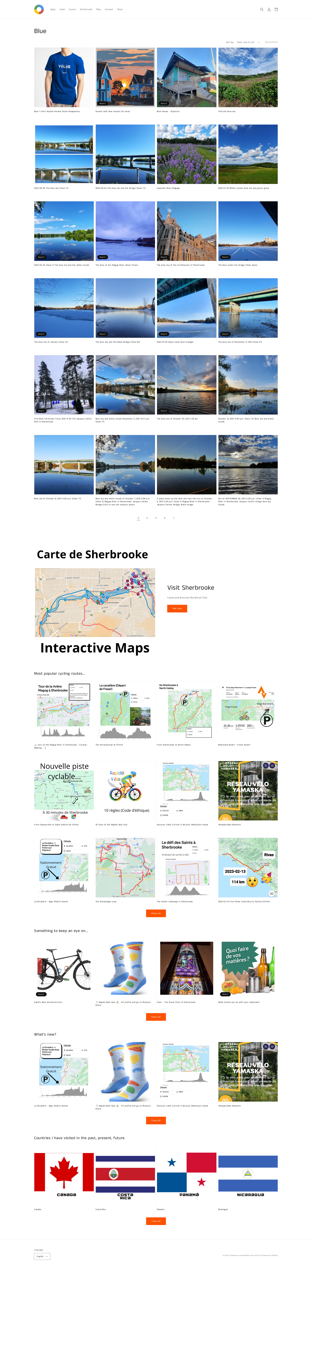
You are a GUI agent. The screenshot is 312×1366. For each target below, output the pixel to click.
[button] (262, 9)
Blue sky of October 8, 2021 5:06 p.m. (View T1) (57, 498)
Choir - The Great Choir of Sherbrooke (176, 1002)
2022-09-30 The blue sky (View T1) (51, 188)
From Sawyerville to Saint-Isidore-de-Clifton (56, 824)
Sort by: (230, 42)
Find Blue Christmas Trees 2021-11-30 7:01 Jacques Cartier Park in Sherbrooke (63, 420)
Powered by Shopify (270, 1255)
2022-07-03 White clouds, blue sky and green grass (243, 188)
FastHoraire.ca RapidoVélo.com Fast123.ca (245, 1255)
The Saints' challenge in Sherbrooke (175, 901)
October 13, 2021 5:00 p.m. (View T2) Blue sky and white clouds (246, 420)
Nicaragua (223, 1209)
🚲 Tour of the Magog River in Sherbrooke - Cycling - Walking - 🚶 (61, 746)
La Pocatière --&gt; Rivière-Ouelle (51, 901)
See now (177, 608)
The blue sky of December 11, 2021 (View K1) (240, 342)
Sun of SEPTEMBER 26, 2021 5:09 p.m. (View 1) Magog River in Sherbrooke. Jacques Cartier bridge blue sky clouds (244, 501)
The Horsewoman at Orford (109, 744)
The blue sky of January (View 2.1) (51, 342)
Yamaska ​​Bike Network (229, 824)
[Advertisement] (97, 1317)
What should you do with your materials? (239, 1002)
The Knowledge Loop (106, 901)
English (40, 1256)
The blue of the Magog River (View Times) (117, 265)
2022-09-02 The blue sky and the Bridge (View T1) (121, 188)
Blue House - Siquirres (168, 111)
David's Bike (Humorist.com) (48, 1002)
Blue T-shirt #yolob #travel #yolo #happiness (57, 111)
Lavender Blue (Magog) (168, 188)
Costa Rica (101, 1209)
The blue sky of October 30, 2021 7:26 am (177, 418)
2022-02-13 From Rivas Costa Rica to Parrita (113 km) (244, 901)
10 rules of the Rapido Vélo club (111, 824)
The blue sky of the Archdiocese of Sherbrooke (181, 265)
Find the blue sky (227, 111)
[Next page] (173, 518)
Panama (160, 1209)
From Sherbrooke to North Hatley (174, 744)
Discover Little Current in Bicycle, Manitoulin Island (182, 824)
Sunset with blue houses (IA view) (113, 111)
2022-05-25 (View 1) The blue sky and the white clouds (61, 265)
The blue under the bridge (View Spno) (238, 265)
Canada (37, 1209)
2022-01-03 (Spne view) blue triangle (175, 342)
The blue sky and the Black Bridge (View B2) (118, 342)
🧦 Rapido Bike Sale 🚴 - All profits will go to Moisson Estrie (123, 1004)
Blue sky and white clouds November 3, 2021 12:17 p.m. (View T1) (123, 420)
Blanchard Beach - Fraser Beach (234, 744)
